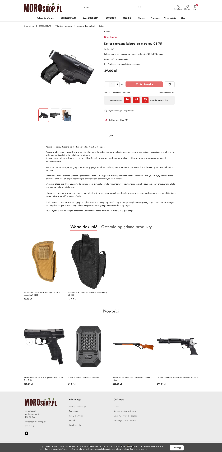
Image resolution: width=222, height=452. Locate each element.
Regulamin (73, 411)
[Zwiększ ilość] (117, 84)
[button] (46, 18)
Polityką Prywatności (88, 446)
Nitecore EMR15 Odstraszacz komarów (39, 377)
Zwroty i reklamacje (77, 406)
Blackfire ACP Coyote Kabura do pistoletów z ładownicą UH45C (42, 293)
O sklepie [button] (119, 399)
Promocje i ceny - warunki (125, 420)
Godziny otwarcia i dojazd (125, 415)
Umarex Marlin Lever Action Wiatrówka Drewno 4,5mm (87, 378)
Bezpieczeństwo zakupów (125, 411)
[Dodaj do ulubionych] (170, 84)
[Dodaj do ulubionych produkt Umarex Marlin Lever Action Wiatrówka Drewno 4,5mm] (106, 322)
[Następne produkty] (192, 342)
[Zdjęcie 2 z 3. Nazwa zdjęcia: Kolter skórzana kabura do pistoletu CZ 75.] (55, 115)
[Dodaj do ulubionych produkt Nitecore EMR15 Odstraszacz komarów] (62, 322)
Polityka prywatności (78, 415)
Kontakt (72, 420)
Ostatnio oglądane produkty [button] (126, 227)
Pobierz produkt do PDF (118, 120)
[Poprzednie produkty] (29, 342)
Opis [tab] (111, 135)
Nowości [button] (111, 311)
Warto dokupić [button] (83, 227)
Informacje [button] (75, 399)
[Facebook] (26, 433)
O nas (116, 406)
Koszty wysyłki (75, 425)
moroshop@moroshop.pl (35, 421)
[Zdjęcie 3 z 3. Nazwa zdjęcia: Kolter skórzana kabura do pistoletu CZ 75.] (66, 115)
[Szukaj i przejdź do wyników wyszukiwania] (139, 7)
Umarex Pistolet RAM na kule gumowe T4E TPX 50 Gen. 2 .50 (177, 378)
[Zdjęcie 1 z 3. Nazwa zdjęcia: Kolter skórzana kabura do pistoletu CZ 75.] (43, 115)
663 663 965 (30, 426)
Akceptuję (176, 447)
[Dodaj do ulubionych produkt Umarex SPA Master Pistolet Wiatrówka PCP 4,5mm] (151, 322)
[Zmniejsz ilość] (106, 84)
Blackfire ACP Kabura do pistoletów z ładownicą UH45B (87, 293)
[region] (139, 100)
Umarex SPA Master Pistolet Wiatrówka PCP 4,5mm (133, 377)
